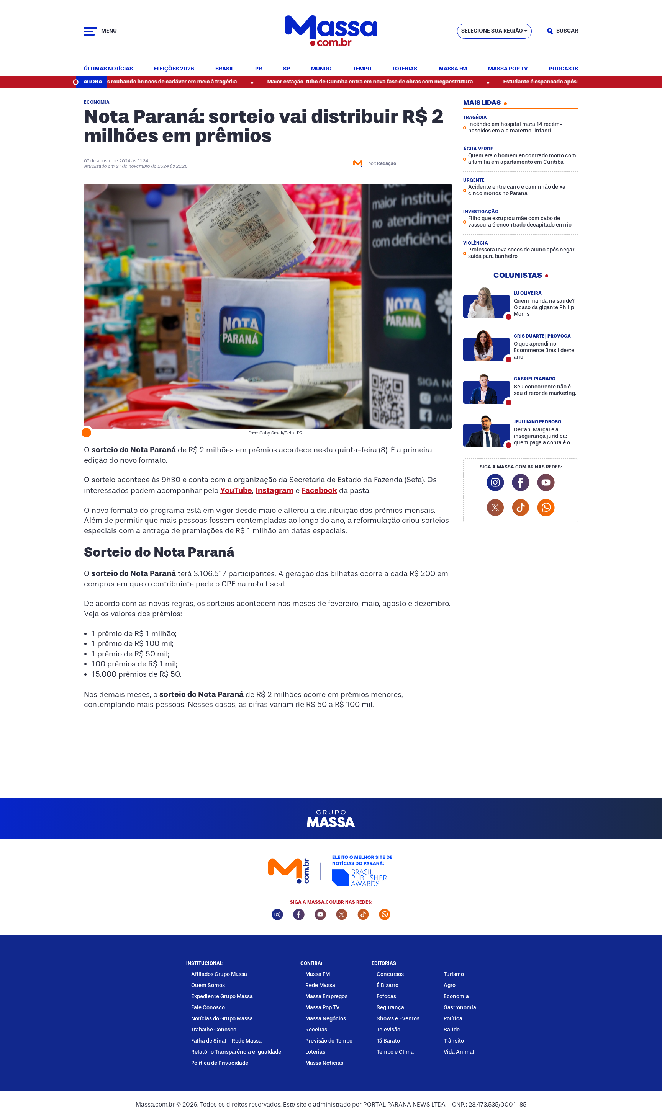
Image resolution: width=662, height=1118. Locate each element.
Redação (386, 163)
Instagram (274, 490)
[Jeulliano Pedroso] (486, 431)
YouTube (236, 490)
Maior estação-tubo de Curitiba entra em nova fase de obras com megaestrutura (327, 81)
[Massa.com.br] (331, 31)
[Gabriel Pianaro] (486, 388)
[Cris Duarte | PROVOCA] (486, 345)
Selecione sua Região (492, 31)
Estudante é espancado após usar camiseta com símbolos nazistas (544, 81)
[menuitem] (108, 69)
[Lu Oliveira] (486, 302)
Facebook (319, 490)
